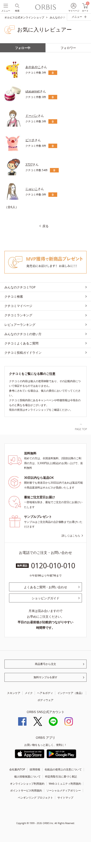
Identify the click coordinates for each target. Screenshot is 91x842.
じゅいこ (31, 189)
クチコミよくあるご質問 (21, 343)
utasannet (32, 91)
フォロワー (68, 48)
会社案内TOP (17, 769)
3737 (28, 164)
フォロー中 (22, 48)
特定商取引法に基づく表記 (61, 776)
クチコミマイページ (18, 306)
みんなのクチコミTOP (20, 287)
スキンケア (13, 693)
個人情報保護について (27, 776)
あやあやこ (33, 67)
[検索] (17, 5)
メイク (29, 693)
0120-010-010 (53, 565)
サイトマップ (65, 797)
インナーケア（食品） (70, 693)
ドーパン (31, 115)
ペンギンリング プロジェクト (35, 797)
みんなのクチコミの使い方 (23, 334)
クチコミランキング (18, 315)
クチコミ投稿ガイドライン (23, 352)
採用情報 (35, 769)
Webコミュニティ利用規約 (65, 783)
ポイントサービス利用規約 (26, 790)
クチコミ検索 (13, 296)
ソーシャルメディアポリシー (63, 790)
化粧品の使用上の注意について (63, 769)
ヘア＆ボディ (45, 693)
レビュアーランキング (19, 324)
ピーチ (30, 140)
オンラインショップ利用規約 (27, 783)
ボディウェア (45, 700)
